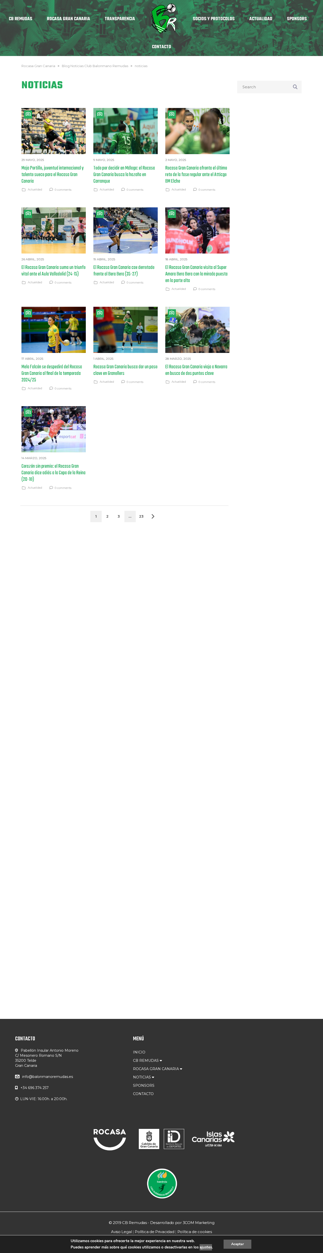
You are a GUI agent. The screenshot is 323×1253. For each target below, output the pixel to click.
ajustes (206, 1247)
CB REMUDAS (146, 1060)
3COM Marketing (198, 1222)
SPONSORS (143, 1085)
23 (141, 516)
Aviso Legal (121, 1231)
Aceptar (237, 1244)
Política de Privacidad (154, 1231)
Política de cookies (194, 1231)
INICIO (139, 1052)
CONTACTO (143, 1094)
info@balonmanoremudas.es (47, 1076)
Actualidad (35, 189)
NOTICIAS (142, 1077)
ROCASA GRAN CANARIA (156, 1069)
